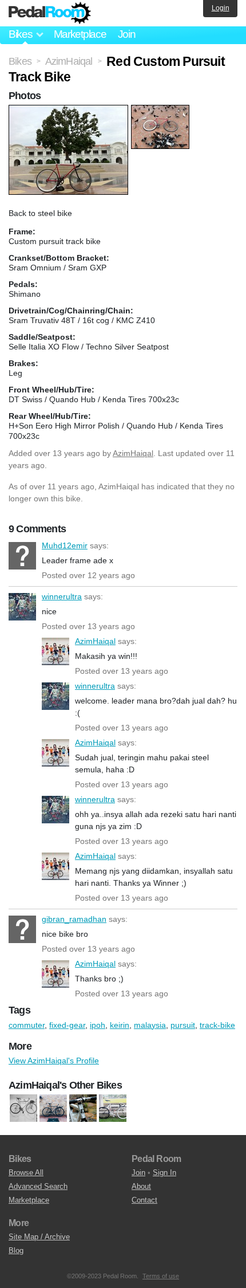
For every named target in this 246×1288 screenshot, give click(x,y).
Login (220, 8)
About (141, 1186)
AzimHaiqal (133, 453)
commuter (27, 1025)
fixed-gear (67, 1025)
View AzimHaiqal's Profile (54, 1060)
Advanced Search (38, 1186)
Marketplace (80, 34)
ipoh (97, 1025)
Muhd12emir (22, 556)
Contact (144, 1200)
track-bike (217, 1025)
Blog (16, 1250)
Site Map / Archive (39, 1236)
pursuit (182, 1025)
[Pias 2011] (23, 1108)
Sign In (164, 1172)
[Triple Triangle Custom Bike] (113, 1108)
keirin (119, 1025)
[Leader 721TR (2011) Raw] (83, 1108)
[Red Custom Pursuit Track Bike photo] (70, 110)
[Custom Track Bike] (53, 1108)
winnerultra (22, 607)
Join (127, 34)
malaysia (150, 1025)
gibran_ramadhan (22, 929)
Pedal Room (50, 13)
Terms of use (160, 1276)
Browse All (26, 1172)
